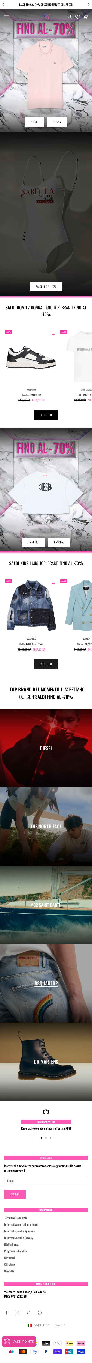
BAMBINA (59, 542)
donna (57, 122)
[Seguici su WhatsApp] (40, 1312)
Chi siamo (9, 1264)
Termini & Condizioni (15, 1217)
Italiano (57, 1325)
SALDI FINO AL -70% (46, 286)
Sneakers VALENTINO (31, 395)
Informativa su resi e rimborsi (21, 1224)
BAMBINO (33, 542)
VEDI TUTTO (46, 415)
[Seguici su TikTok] (29, 1312)
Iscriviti (14, 1194)
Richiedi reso (11, 1244)
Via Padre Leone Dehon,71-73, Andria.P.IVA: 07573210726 (25, 1293)
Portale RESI (63, 1128)
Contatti (9, 1271)
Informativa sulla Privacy (18, 1237)
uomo (34, 122)
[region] (46, 1119)
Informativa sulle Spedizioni (20, 1231)
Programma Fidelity (15, 1251)
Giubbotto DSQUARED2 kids (31, 644)
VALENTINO (31, 389)
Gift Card (9, 1257)
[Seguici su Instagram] (17, 1312)
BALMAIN (86, 638)
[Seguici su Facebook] (6, 1312)
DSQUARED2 (31, 638)
